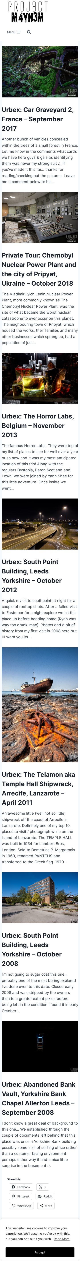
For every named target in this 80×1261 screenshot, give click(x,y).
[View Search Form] (29, 32)
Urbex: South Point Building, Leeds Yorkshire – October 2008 (32, 949)
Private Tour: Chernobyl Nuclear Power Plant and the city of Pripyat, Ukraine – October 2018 (39, 269)
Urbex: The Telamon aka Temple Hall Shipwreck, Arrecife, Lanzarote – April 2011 (38, 788)
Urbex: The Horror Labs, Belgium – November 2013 (38, 425)
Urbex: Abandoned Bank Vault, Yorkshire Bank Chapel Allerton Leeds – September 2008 (38, 1098)
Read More (62, 1239)
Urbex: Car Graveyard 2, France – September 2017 (38, 119)
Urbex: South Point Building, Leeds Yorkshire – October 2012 (32, 576)
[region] (40, 1240)
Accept (40, 1252)
